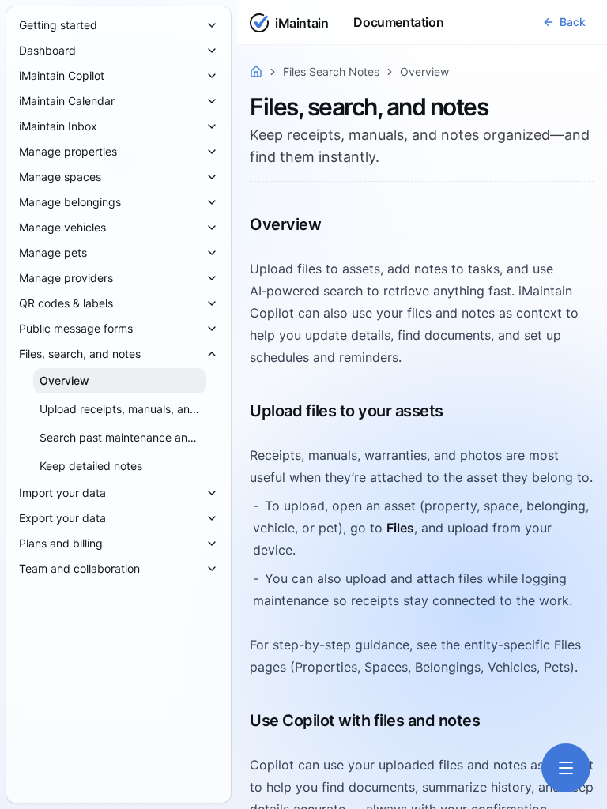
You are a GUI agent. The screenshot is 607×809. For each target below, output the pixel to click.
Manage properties (68, 151)
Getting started (58, 25)
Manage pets (53, 252)
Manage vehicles (62, 227)
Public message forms (76, 328)
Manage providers (66, 277)
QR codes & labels (66, 303)
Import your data (62, 492)
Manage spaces (60, 176)
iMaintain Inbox (58, 126)
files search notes (331, 71)
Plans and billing (61, 543)
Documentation (398, 22)
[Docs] (256, 72)
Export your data (62, 518)
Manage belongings (70, 202)
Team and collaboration (79, 568)
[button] (563, 22)
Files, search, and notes (80, 353)
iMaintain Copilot (61, 75)
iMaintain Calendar (67, 100)
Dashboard (47, 50)
